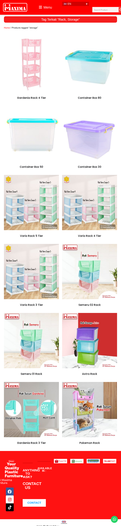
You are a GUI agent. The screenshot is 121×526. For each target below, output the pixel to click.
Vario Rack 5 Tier (31, 236)
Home (7, 27)
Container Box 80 (89, 98)
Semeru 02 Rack (89, 305)
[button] (45, 7)
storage (73, 19)
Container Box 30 (89, 167)
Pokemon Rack (89, 443)
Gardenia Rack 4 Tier (31, 98)
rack (62, 19)
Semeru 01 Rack (31, 374)
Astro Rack (89, 374)
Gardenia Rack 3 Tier (31, 443)
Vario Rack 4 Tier (89, 236)
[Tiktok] (10, 507)
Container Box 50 (31, 167)
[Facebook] (10, 491)
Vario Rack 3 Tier (31, 305)
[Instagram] (10, 499)
